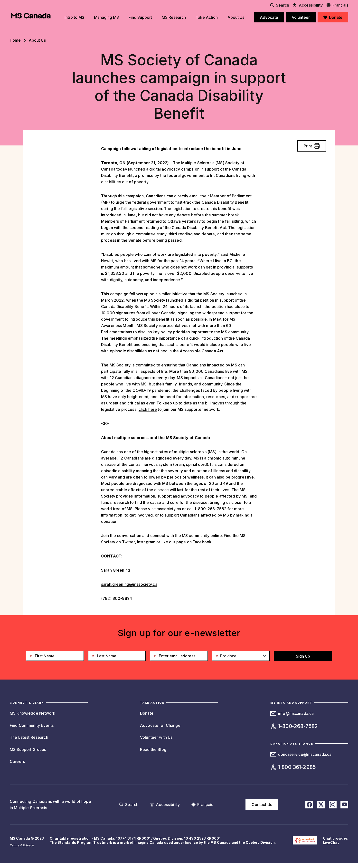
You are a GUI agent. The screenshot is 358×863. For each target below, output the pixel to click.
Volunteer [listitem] (301, 17)
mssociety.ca (169, 508)
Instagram (146, 541)
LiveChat (331, 842)
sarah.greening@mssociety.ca (129, 584)
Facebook (202, 541)
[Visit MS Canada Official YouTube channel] (344, 804)
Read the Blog (153, 749)
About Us (37, 40)
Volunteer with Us (156, 737)
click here (148, 409)
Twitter (128, 541)
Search (282, 5)
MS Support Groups (28, 749)
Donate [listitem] (335, 17)
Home (15, 40)
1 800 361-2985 (297, 767)
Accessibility (311, 5)
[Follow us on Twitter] (321, 804)
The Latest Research (29, 737)
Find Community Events (32, 725)
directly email (186, 195)
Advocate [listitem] (269, 17)
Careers (17, 761)
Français (340, 5)
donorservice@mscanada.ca (304, 754)
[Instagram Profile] (333, 804)
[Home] (31, 16)
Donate (146, 713)
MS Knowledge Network (32, 713)
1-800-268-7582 (298, 726)
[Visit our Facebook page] (309, 804)
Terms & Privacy (22, 845)
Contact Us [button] (262, 804)
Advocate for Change (160, 725)
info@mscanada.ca (296, 713)
